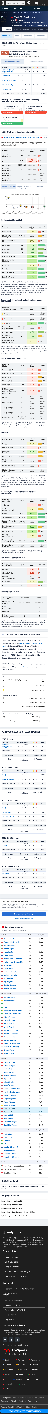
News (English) (32, 1407)
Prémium (36, 8)
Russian (8, 1365)
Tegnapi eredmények (13, 1300)
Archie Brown (9, 1069)
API (27, 8)
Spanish (21, 1365)
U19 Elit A (5, 845)
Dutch (20, 1374)
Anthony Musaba (10, 972)
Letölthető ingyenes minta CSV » (24, 918)
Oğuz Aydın (8, 978)
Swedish (23, 1370)
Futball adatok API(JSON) (15, 1310)
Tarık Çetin (8, 1134)
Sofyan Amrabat (10, 1037)
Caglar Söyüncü (10, 1095)
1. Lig (4, 775)
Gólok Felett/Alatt (12, 1257)
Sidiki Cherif (8, 965)
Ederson (7, 1140)
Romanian (9, 1370)
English (7, 1360)
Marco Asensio (9, 997)
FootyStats (7, 1397)
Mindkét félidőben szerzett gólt (17, 1272)
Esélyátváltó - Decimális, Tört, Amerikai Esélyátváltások (20, 1291)
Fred (5, 1004)
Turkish (21, 1360)
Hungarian (25, 1384)
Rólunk (13, 1401)
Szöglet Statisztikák (12, 1267)
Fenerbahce (21, 20)
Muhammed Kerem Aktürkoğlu (16, 959)
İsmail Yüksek (9, 1024)
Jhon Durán (8, 952)
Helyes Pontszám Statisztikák (16, 1276)
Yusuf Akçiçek (9, 1062)
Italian (33, 1374)
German (8, 1374)
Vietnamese (9, 1389)
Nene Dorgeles (9, 945)
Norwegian (9, 1384)
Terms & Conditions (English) (12, 1407)
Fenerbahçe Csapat (14, 927)
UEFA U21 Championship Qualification (7, 746)
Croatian (18, 1379)
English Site (9, 1320)
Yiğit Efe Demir (9, 1108)
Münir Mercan (9, 1102)
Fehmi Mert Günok (11, 1154)
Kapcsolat (4, 1401)
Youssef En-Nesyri (11, 939)
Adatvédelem (33, 1401)
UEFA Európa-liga (8, 85)
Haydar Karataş (10, 985)
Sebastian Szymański (12, 1043)
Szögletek (6, 8)
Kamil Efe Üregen (10, 1122)
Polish (36, 1370)
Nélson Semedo (10, 1075)
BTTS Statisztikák (12, 1262)
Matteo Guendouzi (11, 1030)
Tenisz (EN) (18, 8)
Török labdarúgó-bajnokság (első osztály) (8, 71)
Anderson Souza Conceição (15, 1010)
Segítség (22, 1401)
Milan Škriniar (9, 1082)
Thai (6, 1379)
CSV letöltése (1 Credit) (25, 914)
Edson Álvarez (9, 1017)
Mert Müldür (8, 1115)
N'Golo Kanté (9, 1050)
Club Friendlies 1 (8, 779)
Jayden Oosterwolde (12, 1089)
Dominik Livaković (11, 1147)
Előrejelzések (10, 1315)
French (35, 1365)
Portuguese (35, 1360)
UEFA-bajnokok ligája (9, 80)
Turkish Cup (6, 76)
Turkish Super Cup (8, 89)
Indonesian (33, 1379)
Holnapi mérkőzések (13, 1305)
